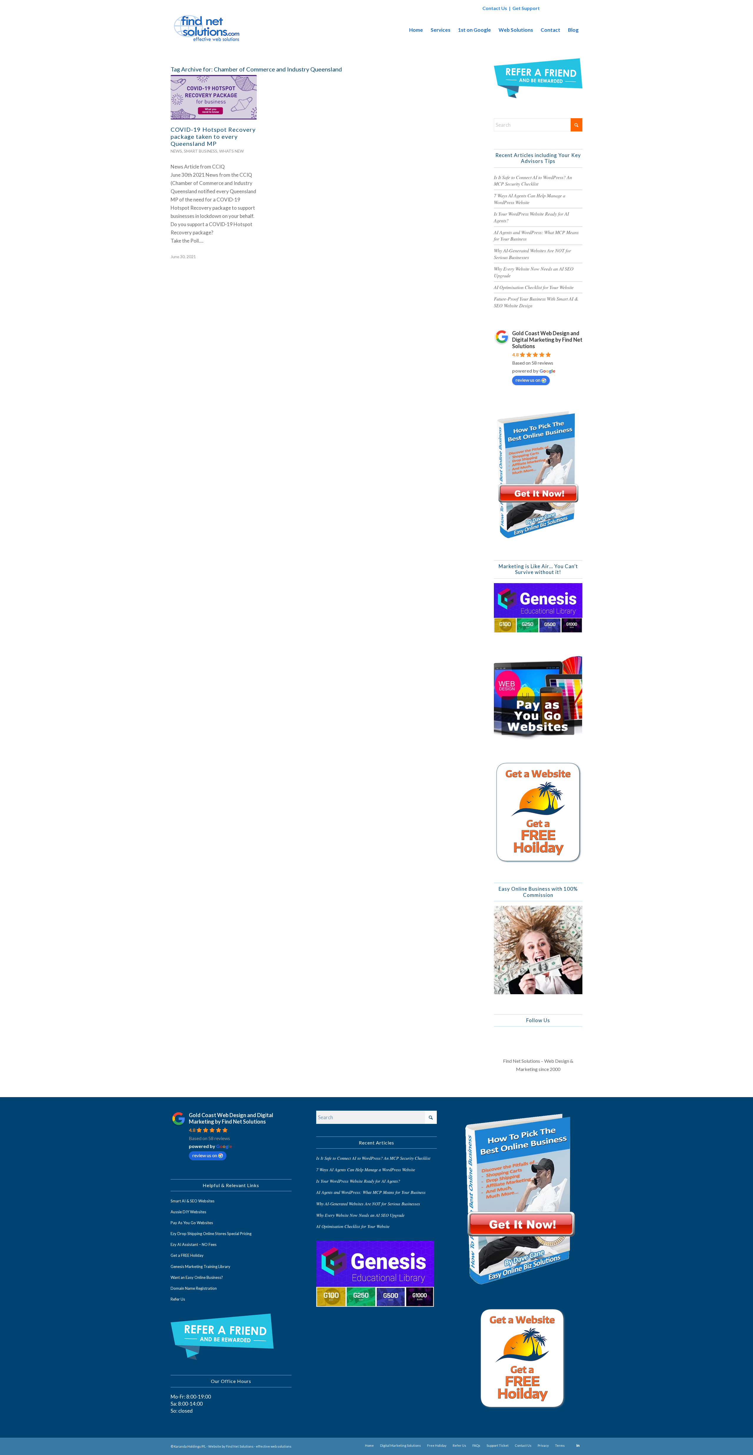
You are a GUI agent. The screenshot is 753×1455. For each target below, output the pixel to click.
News (176, 151)
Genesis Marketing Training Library (200, 1266)
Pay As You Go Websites (192, 1222)
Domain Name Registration (194, 1288)
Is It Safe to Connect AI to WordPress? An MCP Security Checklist (533, 180)
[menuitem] (416, 30)
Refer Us (178, 1299)
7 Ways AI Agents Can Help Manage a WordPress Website (365, 1169)
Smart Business (200, 151)
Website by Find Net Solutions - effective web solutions (249, 1446)
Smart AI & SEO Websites (192, 1201)
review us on (528, 380)
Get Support (526, 8)
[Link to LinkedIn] (578, 1445)
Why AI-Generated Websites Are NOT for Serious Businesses (368, 1204)
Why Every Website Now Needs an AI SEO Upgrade (360, 1215)
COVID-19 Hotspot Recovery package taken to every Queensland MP (213, 136)
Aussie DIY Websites (188, 1211)
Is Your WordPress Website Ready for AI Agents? (358, 1181)
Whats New (231, 151)
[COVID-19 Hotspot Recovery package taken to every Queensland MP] (214, 97)
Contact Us (494, 8)
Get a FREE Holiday (187, 1255)
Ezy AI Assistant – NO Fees (193, 1244)
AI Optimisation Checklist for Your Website (534, 287)
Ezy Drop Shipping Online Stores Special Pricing (211, 1233)
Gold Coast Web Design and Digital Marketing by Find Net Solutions (547, 339)
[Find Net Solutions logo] (207, 30)
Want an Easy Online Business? (197, 1277)
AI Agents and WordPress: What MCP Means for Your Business (371, 1192)
